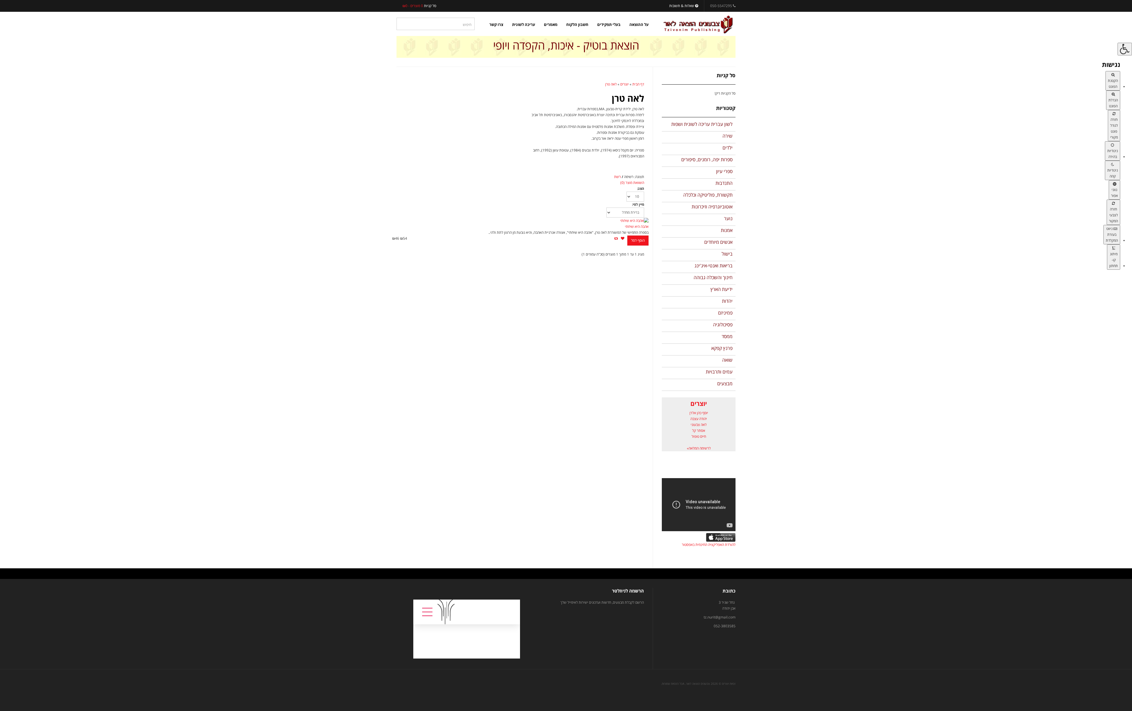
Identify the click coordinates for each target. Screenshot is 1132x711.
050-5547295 (721, 5)
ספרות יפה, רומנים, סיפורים (707, 159)
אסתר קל (698, 430)
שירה (728, 136)
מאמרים (550, 24)
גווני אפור (1114, 192)
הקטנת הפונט (1113, 83)
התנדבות (724, 183)
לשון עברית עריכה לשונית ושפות (702, 124)
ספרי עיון (724, 171)
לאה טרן (611, 84)
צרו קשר (496, 24)
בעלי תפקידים (609, 24)
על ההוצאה (639, 24)
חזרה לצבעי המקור (1113, 215)
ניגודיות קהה (1112, 173)
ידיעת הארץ (721, 289)
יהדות (727, 301)
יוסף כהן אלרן (699, 412)
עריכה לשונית (523, 24)
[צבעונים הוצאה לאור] (698, 24)
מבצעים (725, 383)
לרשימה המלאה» (699, 448)
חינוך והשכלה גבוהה (713, 277)
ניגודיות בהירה (1112, 153)
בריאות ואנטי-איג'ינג (714, 265)
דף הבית (638, 84)
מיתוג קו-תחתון (1113, 259)
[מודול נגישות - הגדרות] (1125, 49)
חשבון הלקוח (577, 24)
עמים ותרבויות (719, 371)
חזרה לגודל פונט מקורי (1114, 128)
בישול (727, 254)
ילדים (728, 147)
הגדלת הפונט (1113, 103)
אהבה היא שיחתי (637, 226)
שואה (727, 360)
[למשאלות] (622, 238)
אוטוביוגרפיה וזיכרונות (712, 206)
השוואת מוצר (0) (632, 182)
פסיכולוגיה (723, 324)
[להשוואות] (616, 238)
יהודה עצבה (698, 418)
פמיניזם (725, 313)
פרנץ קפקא (722, 348)
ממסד (727, 336)
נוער (728, 218)
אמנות (727, 230)
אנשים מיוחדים (718, 242)
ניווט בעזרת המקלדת (1112, 234)
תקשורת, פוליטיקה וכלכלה (708, 195)
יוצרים (624, 84)
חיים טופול (699, 436)
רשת (617, 176)
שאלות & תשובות (682, 5)
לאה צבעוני (699, 424)
